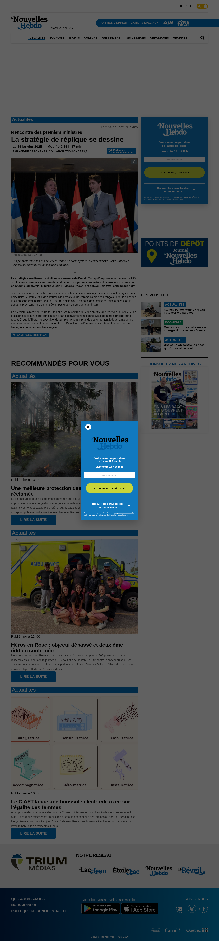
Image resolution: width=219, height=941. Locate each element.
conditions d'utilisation (97, 515)
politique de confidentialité (123, 513)
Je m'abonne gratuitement (109, 488)
